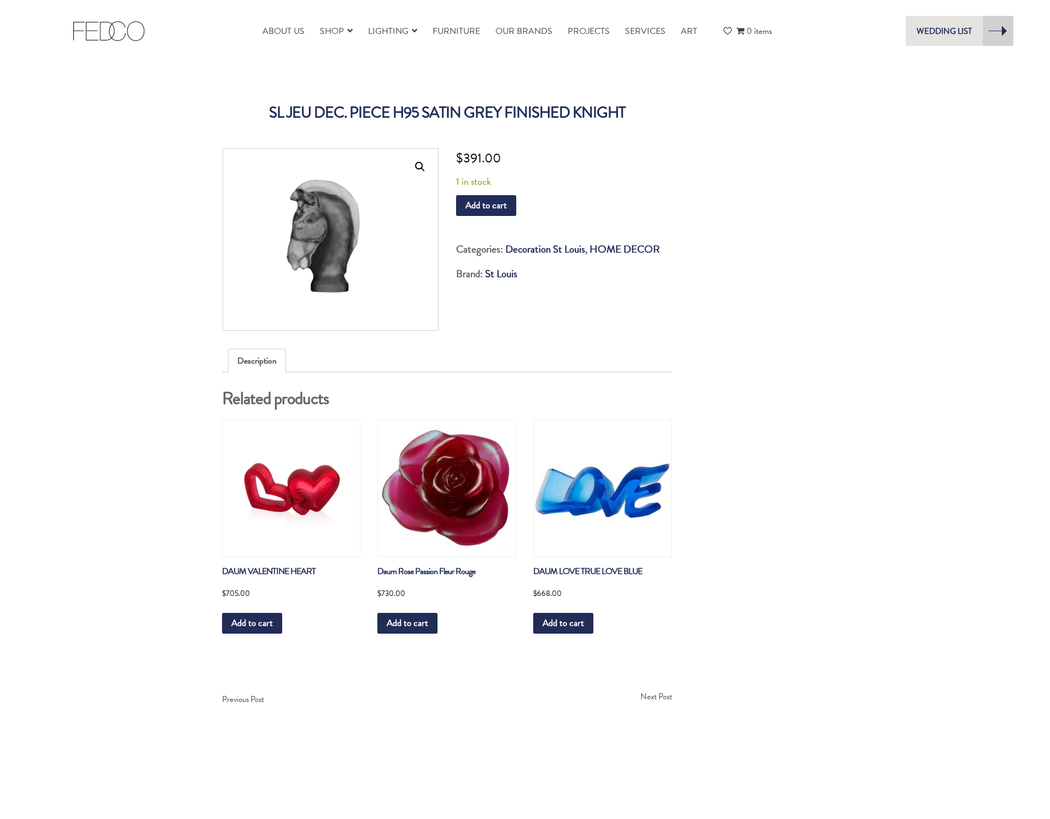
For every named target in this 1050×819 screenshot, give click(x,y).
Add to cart (486, 205)
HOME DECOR (625, 249)
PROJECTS (589, 31)
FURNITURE (456, 31)
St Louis (501, 274)
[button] (420, 167)
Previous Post (243, 699)
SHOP (332, 31)
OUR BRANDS (523, 31)
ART (689, 31)
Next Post (656, 697)
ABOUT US (283, 31)
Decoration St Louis (545, 249)
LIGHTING (388, 31)
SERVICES (645, 31)
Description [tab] (257, 360)
